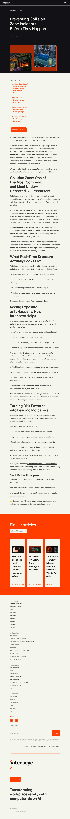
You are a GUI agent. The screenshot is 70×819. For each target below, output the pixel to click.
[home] (6, 2)
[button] (65, 2)
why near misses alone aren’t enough (42, 464)
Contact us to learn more (40, 504)
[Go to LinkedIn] (11, 720)
